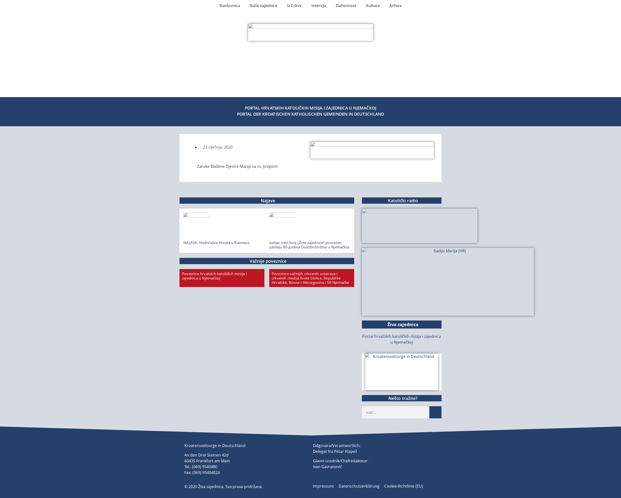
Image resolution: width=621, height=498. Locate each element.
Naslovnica (230, 5)
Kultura (373, 5)
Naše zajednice (263, 5)
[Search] (435, 412)
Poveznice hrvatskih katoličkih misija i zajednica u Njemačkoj (214, 275)
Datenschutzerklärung (359, 486)
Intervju (318, 5)
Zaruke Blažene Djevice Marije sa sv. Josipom (237, 166)
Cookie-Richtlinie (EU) (403, 486)
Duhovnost (346, 5)
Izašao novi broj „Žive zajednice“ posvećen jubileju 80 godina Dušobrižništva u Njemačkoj (309, 244)
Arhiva (395, 5)
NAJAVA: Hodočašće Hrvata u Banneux (216, 242)
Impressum (323, 486)
